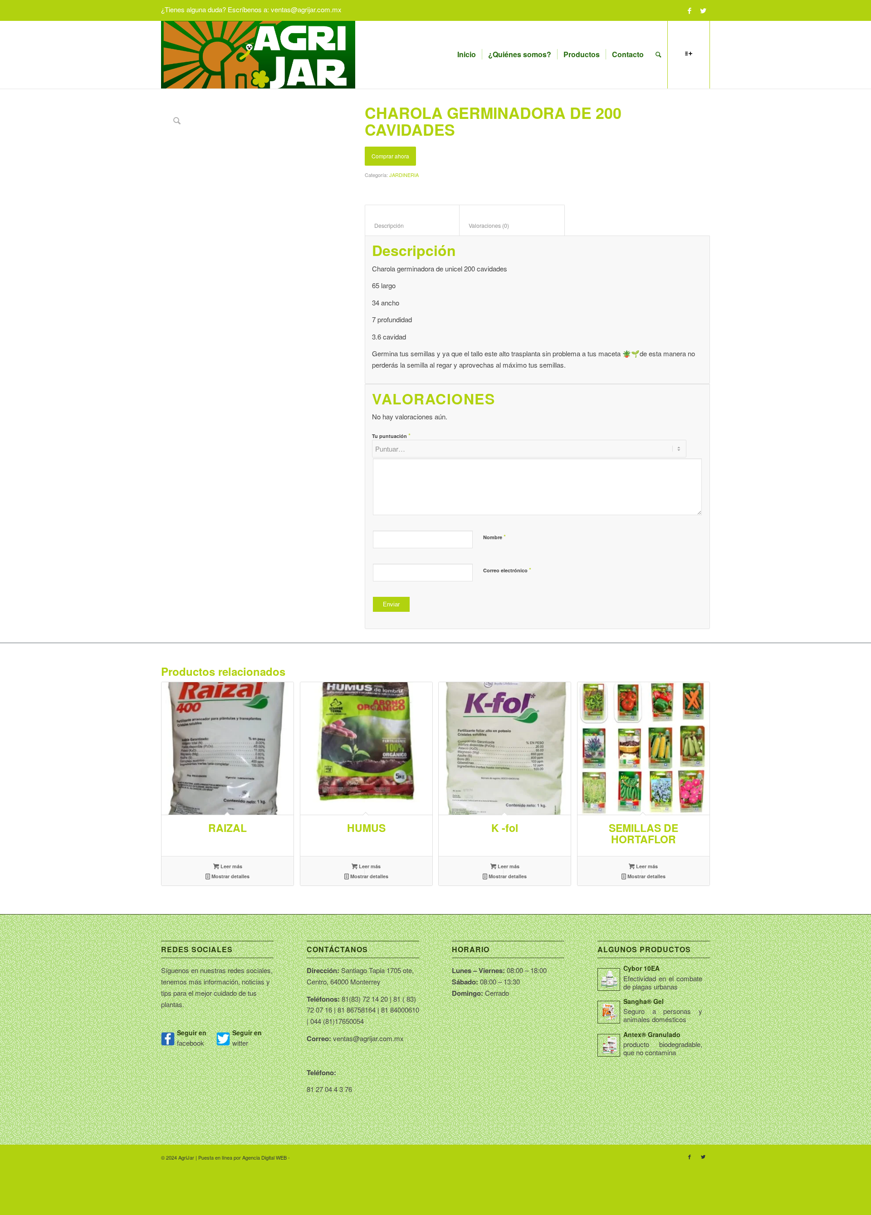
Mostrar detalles (230, 876)
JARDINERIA (404, 174)
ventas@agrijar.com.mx (306, 9)
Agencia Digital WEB (264, 1157)
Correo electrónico (507, 570)
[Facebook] (689, 10)
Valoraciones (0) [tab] (512, 225)
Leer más (230, 866)
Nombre (494, 536)
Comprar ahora (390, 156)
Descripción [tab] (412, 225)
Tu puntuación (391, 435)
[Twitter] (703, 10)
